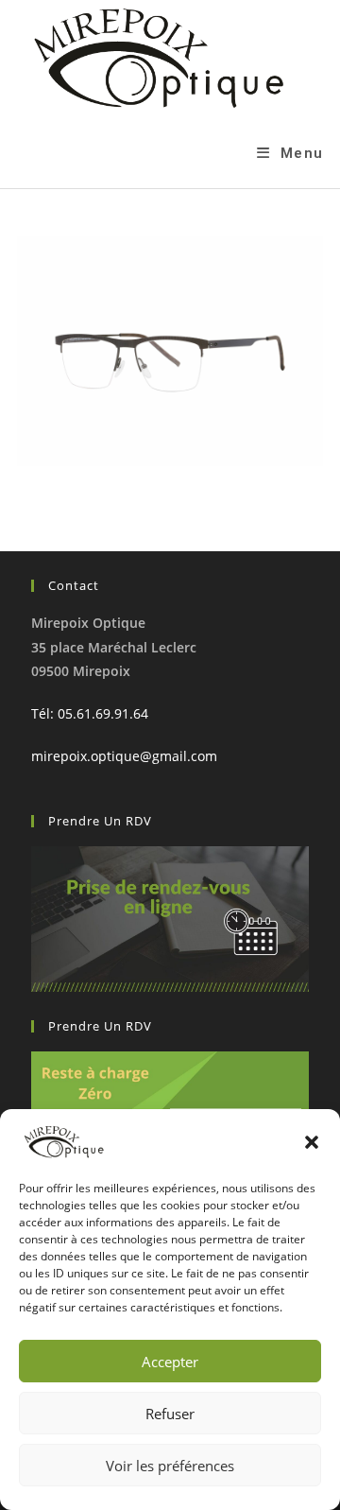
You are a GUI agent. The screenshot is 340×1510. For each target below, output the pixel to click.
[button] (311, 1142)
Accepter (170, 1361)
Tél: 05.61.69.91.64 (89, 713)
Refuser (170, 1413)
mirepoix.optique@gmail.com (124, 756)
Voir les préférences (170, 1465)
